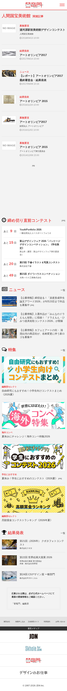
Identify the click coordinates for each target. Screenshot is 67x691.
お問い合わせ (60, 622)
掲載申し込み (20, 622)
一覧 (63, 290)
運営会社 (7, 622)
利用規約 (47, 622)
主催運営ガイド (33, 622)
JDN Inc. (40, 685)
